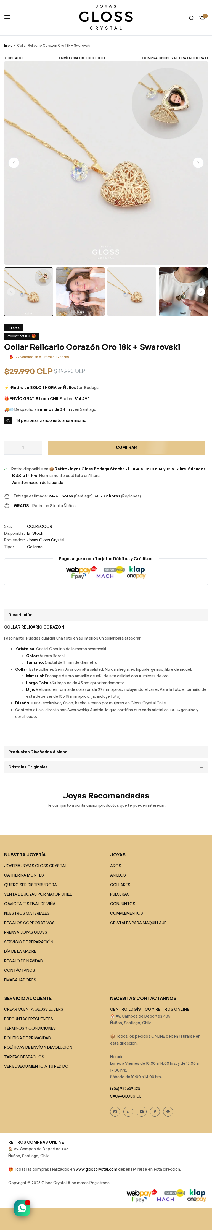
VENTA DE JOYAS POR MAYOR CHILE (38, 894)
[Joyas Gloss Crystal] (106, 17)
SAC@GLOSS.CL (125, 1096)
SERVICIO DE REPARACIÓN (28, 941)
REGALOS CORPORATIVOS (29, 922)
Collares (35, 546)
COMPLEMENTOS (126, 913)
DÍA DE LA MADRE (20, 951)
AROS (115, 865)
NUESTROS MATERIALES (26, 913)
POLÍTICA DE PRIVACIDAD (27, 1037)
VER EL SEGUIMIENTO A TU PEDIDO (36, 1066)
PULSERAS (119, 894)
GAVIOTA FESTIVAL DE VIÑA (29, 903)
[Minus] (11, 447)
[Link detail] (115, 1112)
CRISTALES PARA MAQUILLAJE (138, 922)
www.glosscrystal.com (97, 1169)
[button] (198, 162)
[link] (82, 58)
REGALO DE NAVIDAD (23, 961)
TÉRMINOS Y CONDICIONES (30, 1028)
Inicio (8, 45)
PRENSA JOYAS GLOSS (25, 932)
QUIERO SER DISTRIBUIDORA (30, 884)
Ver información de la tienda (37, 482)
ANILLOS (118, 875)
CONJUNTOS (122, 903)
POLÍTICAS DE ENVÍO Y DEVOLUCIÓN (38, 1047)
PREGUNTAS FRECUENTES (28, 1018)
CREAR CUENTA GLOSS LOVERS (33, 1009)
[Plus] (35, 447)
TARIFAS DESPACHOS (24, 1057)
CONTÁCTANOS (19, 970)
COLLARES (120, 884)
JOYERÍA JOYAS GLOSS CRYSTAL (35, 865)
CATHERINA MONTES (24, 875)
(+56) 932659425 (125, 1088)
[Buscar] (191, 17)
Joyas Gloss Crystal (45, 539)
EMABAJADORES (20, 980)
